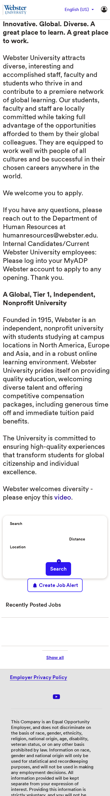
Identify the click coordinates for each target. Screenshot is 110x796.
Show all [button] (55, 657)
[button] (59, 561)
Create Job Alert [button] (58, 585)
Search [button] (58, 569)
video (62, 497)
